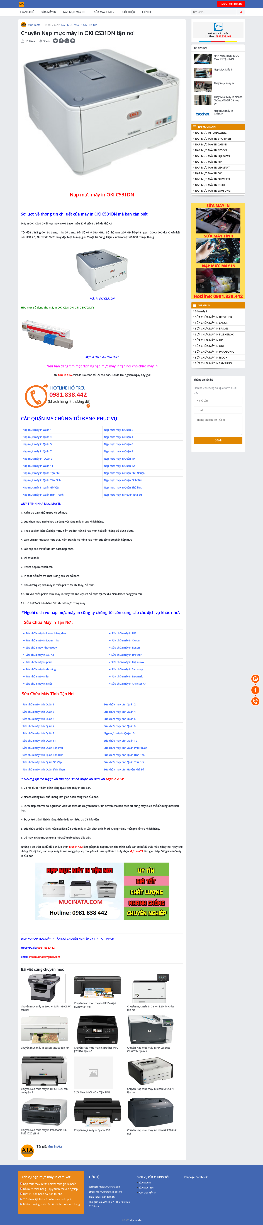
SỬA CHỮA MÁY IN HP (209, 340)
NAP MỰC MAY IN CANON (211, 144)
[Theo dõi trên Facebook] (255, 690)
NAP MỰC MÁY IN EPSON (211, 150)
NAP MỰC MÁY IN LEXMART (212, 167)
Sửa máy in (201, 311)
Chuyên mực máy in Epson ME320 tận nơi (45, 1047)
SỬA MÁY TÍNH (103, 12)
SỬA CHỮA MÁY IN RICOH (211, 357)
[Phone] (255, 701)
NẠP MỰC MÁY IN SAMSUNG (212, 190)
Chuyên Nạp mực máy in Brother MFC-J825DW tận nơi (96, 1049)
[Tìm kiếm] (241, 12)
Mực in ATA (136, 1220)
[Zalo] (255, 679)
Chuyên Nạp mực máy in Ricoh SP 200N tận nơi (150, 1090)
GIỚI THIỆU (128, 12)
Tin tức (93, 25)
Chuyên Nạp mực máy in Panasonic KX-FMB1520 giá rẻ (44, 1131)
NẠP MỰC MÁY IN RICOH (210, 185)
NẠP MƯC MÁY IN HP (208, 161)
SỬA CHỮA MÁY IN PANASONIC (214, 351)
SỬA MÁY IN (49, 12)
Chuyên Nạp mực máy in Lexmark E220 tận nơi (152, 1131)
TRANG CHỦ (27, 12)
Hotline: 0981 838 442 (231, 4)
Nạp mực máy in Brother (223, 112)
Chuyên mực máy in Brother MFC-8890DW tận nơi (45, 1008)
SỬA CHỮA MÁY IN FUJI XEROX (214, 334)
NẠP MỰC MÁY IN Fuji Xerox (212, 156)
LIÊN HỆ (147, 12)
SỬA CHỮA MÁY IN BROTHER (213, 317)
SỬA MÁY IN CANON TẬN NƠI (92, 1092)
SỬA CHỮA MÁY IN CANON (211, 322)
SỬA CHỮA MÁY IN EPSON (211, 328)
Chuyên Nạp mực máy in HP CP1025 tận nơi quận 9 (44, 1090)
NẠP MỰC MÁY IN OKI (74, 25)
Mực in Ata (34, 25)
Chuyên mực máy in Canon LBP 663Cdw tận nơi (150, 1008)
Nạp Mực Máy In (223, 69)
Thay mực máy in (224, 83)
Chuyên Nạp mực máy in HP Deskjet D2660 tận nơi (95, 1004)
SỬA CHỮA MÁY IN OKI (209, 346)
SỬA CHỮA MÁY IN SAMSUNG (213, 363)
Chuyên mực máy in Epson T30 (92, 1130)
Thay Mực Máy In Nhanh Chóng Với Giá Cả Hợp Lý (228, 100)
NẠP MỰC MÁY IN (73, 12)
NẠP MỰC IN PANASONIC (211, 132)
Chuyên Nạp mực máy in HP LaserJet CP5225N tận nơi (148, 1049)
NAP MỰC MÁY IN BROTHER (213, 138)
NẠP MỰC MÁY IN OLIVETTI (212, 179)
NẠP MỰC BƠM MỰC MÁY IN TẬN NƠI (226, 57)
